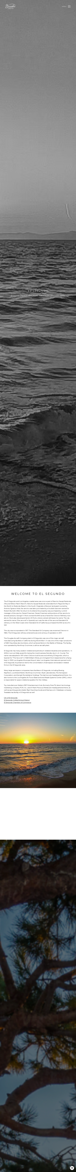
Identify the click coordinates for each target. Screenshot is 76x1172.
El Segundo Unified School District (17, 700)
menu (64, 6)
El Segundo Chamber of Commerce (17, 702)
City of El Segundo (11, 698)
